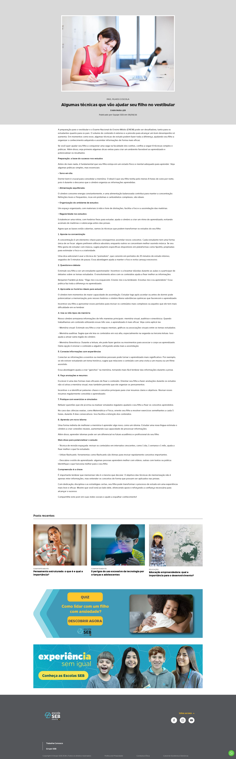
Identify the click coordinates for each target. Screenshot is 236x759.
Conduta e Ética (143, 756)
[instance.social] (174, 720)
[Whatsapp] (231, 753)
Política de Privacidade (114, 756)
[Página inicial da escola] (52, 716)
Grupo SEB (51, 749)
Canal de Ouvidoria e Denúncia (175, 756)
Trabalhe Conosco (54, 743)
